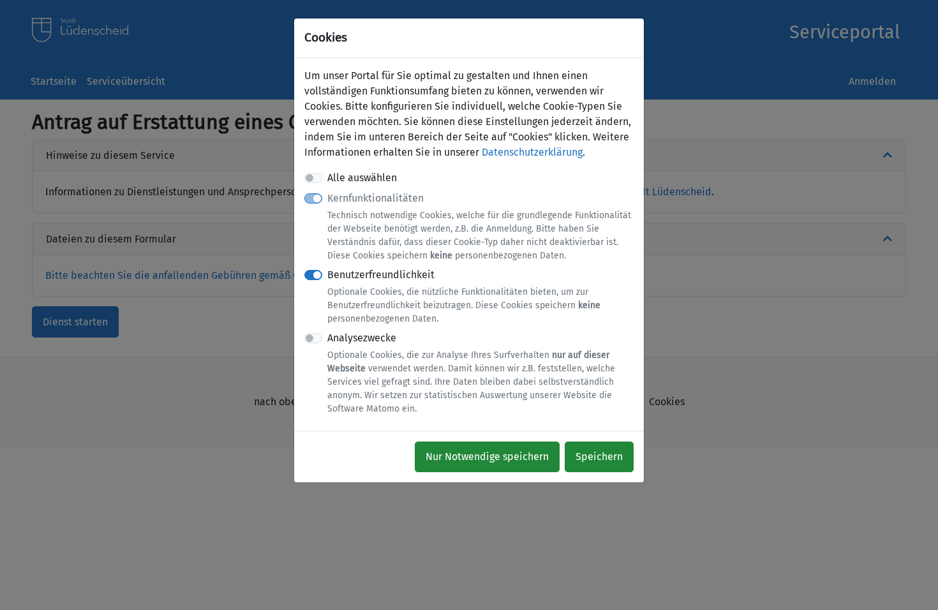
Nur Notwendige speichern (487, 456)
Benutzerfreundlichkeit (463, 296)
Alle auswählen (362, 178)
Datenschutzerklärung (532, 152)
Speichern (599, 456)
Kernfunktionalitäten (479, 226)
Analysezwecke (471, 373)
